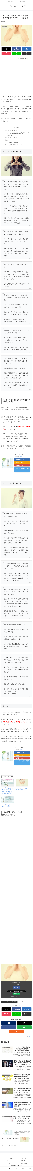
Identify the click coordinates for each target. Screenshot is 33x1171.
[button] (26, 53)
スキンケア (5, 1001)
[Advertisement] (16, 76)
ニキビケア (13, 1001)
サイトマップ (9, 1163)
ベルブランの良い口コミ (11, 137)
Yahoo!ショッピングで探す (22, 468)
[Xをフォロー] (24, 1023)
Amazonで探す (20, 462)
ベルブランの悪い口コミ (11, 130)
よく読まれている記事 (12, 142)
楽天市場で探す (20, 465)
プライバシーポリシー (16, 1165)
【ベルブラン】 (18, 454)
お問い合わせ (24, 1160)
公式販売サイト (20, 459)
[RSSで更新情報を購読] (16, 1031)
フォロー (17, 987)
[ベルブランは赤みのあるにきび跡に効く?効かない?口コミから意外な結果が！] (7, 782)
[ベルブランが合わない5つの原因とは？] (22, 782)
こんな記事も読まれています (14, 145)
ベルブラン (21, 1001)
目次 (14, 127)
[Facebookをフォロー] (8, 1027)
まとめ (6, 140)
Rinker (21, 456)
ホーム (9, 1160)
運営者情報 (24, 1163)
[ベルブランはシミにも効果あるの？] (7, 799)
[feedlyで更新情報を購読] (24, 1027)
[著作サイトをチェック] (8, 1023)
